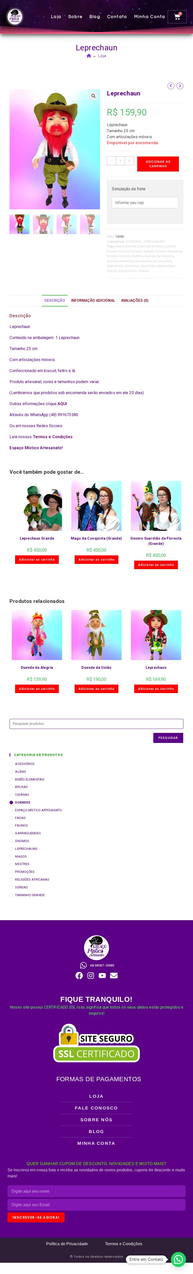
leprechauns (127, 271)
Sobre (75, 17)
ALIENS (20, 771)
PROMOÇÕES (25, 872)
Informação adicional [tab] (93, 300)
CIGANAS (22, 795)
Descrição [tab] (54, 300)
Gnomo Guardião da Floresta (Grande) (155, 541)
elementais (115, 266)
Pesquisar (168, 738)
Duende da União (96, 668)
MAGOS (21, 856)
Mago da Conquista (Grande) (96, 538)
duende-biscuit (146, 261)
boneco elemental (169, 251)
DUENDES (133, 241)
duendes (165, 261)
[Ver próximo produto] (179, 85)
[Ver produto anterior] (170, 85)
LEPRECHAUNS (153, 241)
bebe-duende (126, 246)
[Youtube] (102, 975)
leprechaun (148, 266)
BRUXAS (21, 787)
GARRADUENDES (28, 833)
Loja (56, 17)
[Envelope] (114, 975)
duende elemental (120, 261)
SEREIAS (21, 887)
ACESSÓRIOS (25, 764)
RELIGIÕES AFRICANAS (32, 879)
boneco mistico (118, 256)
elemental (132, 266)
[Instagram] (90, 975)
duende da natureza (159, 256)
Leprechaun (156, 668)
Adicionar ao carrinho (158, 164)
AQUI (62, 403)
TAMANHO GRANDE (29, 895)
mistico (143, 271)
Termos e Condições (53, 436)
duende (137, 256)
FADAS (20, 818)
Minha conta (149, 17)
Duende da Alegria (37, 668)
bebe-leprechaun (150, 246)
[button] (93, 96)
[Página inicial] (89, 56)
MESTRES (22, 864)
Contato (117, 17)
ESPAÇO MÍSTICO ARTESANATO (38, 810)
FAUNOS (21, 825)
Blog (94, 17)
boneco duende (142, 251)
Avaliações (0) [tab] (135, 300)
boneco (170, 246)
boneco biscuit (118, 251)
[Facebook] (79, 975)
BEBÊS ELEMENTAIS (29, 779)
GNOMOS (22, 841)
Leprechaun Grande (37, 538)
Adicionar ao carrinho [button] (37, 559)
